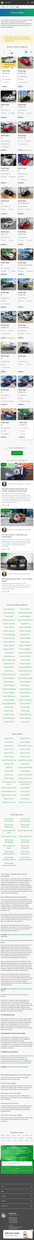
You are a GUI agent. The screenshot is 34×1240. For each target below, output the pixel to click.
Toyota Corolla (25, 756)
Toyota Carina (25, 753)
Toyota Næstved (9, 678)
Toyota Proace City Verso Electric (25, 783)
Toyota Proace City (25, 778)
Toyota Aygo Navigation (25, 847)
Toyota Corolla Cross (9, 760)
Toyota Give (25, 623)
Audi (2, 1135)
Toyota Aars (25, 722)
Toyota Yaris (25, 799)
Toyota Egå (9, 616)
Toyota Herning (8, 638)
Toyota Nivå (9, 671)
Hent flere (17, 453)
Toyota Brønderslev (25, 613)
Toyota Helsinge (25, 631)
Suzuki (9, 1140)
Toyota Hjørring (8, 642)
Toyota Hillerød (25, 638)
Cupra (13, 1135)
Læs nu (4, 505)
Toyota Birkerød (9, 609)
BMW (7, 1135)
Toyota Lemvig (9, 663)
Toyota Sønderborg (9, 703)
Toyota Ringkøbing (9, 689)
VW (32, 1140)
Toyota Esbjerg (25, 616)
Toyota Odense (25, 682)
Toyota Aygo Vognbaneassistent (25, 858)
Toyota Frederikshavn (25, 620)
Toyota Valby (8, 707)
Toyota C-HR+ (25, 749)
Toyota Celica (9, 756)
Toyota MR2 (9, 771)
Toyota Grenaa (9, 627)
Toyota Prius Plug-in (25, 775)
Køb (2, 1191)
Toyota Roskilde (9, 692)
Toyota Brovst (25, 609)
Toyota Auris (8, 738)
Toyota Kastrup (8, 656)
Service (3, 1201)
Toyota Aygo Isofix (25, 836)
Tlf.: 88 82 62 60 (13, 1222)
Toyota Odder (9, 682)
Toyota (12, 7)
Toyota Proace (9, 778)
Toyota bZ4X (8, 746)
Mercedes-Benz (6, 1138)
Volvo (26, 1140)
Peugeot (21, 1138)
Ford (18, 1135)
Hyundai (25, 1135)
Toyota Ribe (25, 685)
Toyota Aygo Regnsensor (25, 853)
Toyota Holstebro (25, 645)
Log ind (29, 2)
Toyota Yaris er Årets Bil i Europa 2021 (17, 1067)
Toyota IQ (8, 767)
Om (2, 1186)
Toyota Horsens (8, 649)
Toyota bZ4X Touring (25, 746)
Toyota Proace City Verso (9, 783)
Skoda (3, 1140)
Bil (8, 7)
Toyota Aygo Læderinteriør (25, 841)
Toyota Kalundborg (25, 653)
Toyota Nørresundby (25, 678)
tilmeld (17, 1168)
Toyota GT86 (8, 764)
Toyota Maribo (9, 667)
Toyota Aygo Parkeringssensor (9, 853)
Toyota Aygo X (25, 742)
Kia (31, 1135)
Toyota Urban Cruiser (9, 795)
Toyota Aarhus (9, 722)
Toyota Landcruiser (25, 767)
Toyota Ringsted (25, 689)
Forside (3, 7)
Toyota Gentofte (9, 623)
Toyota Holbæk (8, 645)
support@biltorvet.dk (15, 1227)
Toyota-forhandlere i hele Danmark (19, 1007)
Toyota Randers (9, 685)
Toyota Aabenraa (25, 714)
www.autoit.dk (13, 1228)
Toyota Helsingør (9, 634)
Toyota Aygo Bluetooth (25, 826)
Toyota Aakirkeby (9, 718)
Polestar (29, 1138)
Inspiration (4, 1206)
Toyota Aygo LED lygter (9, 847)
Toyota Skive (25, 696)
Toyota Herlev (25, 634)
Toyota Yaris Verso (25, 802)
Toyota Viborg (9, 714)
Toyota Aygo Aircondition (8, 820)
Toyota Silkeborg (9, 696)
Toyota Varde (25, 707)
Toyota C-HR (8, 749)
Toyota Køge (25, 660)
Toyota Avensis (25, 738)
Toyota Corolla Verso (25, 760)
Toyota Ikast (9, 653)
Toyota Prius (8, 775)
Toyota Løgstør (25, 663)
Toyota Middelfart (25, 667)
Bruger (3, 1196)
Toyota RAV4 (25, 788)
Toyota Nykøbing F (25, 671)
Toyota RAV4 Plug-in (9, 791)
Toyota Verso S (9, 799)
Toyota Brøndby (9, 613)
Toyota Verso (25, 795)
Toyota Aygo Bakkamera (8, 826)
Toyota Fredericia (9, 620)
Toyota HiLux (25, 764)
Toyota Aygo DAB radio (9, 832)
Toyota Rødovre (25, 692)
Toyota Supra (25, 791)
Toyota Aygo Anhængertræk (25, 820)
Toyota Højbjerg (25, 649)
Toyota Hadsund (9, 631)
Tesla (15, 1140)
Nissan (15, 1138)
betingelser (8, 1159)
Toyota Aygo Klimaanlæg (8, 841)
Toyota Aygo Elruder (25, 830)
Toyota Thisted (25, 703)
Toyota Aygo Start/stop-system (8, 858)
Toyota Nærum (25, 674)
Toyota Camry (9, 753)
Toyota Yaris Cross (8, 802)
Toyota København (9, 660)
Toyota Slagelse (8, 700)
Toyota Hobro (25, 642)
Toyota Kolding (25, 656)
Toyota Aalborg (25, 718)
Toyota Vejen (9, 711)
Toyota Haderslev (25, 627)
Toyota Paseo (25, 771)
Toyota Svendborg (25, 700)
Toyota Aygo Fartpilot (9, 836)
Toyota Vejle (25, 711)
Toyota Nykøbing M (9, 674)
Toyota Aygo (8, 742)
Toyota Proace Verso (9, 788)
